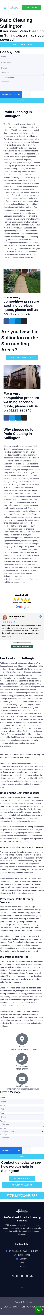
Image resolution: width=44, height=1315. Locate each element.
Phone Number (22, 1066)
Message (3, 1135)
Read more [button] (6, 636)
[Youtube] (22, 1276)
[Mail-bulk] (31, 1276)
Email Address (22, 1086)
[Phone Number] (22, 1059)
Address (3, 1121)
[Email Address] (22, 1079)
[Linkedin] (27, 1276)
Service (3, 1128)
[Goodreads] (17, 1276)
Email (2, 1113)
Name (2, 1097)
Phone (2, 1105)
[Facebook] (12, 1276)
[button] (5, 8)
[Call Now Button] (38, 1310)
